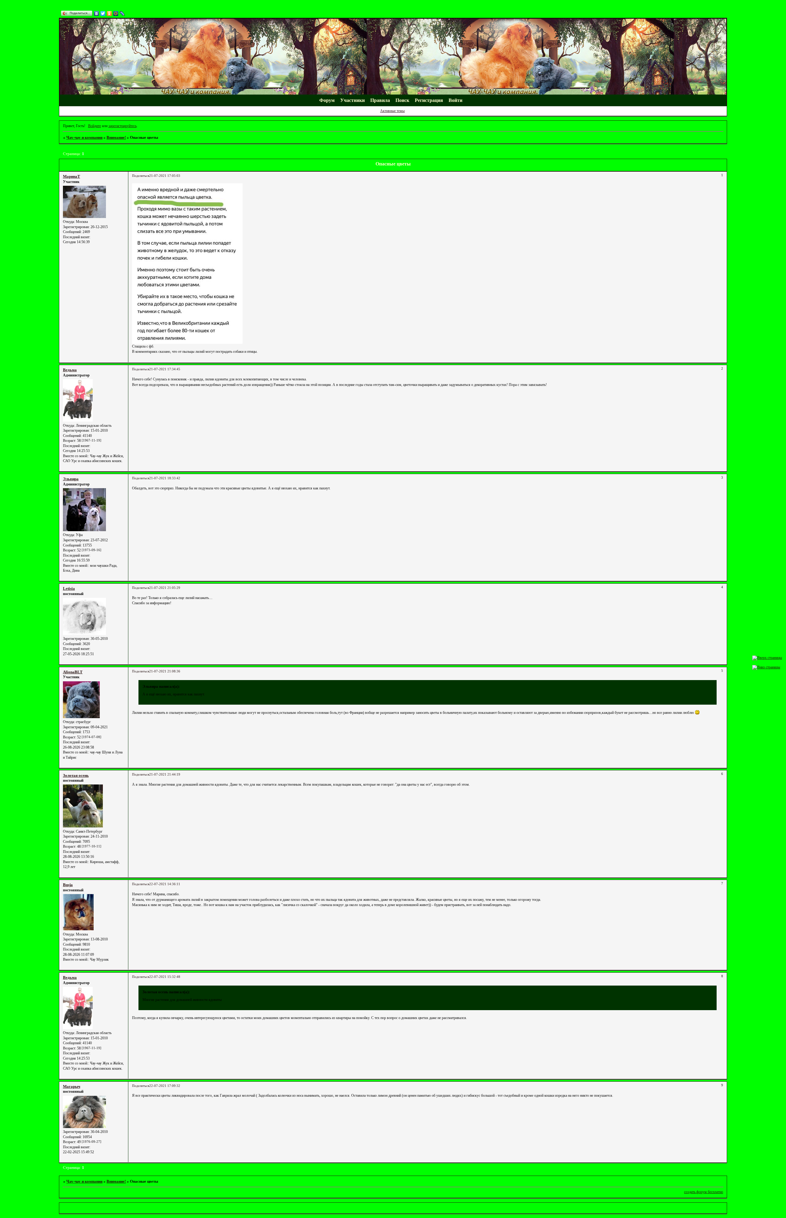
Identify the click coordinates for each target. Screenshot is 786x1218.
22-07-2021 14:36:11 (164, 884)
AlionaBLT (73, 672)
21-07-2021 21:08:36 (164, 671)
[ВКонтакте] (96, 14)
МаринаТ (71, 176)
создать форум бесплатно (703, 1192)
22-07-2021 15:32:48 (164, 977)
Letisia (69, 588)
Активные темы (392, 111)
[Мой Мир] (116, 14)
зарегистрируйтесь (122, 126)
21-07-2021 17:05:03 (164, 175)
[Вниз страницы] (766, 667)
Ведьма (70, 370)
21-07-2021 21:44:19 (164, 774)
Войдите (94, 126)
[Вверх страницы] (767, 658)
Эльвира (71, 479)
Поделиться (140, 175)
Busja (68, 884)
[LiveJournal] (122, 14)
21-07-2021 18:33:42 (164, 478)
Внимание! (116, 137)
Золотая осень (76, 775)
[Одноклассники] (109, 14)
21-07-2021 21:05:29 (164, 588)
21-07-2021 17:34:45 (164, 369)
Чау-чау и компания (84, 137)
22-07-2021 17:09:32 (164, 1086)
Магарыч (71, 1086)
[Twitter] (103, 14)
